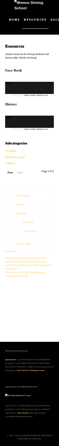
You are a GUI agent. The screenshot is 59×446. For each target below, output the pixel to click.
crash (34, 261)
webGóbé (36, 439)
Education (28, 222)
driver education (22, 261)
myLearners (10, 360)
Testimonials (22, 195)
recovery (29, 258)
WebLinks (21, 213)
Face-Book (13, 71)
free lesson (23, 413)
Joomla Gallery (17, 95)
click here (10, 251)
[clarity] (29, 5)
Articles (10, 151)
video (8, 258)
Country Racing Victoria (26, 265)
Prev (10, 172)
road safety (11, 269)
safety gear (45, 265)
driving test (18, 258)
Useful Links (29, 231)
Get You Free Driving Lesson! (30, 371)
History (11, 104)
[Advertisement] (29, 307)
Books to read (15, 157)
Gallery (10, 164)
